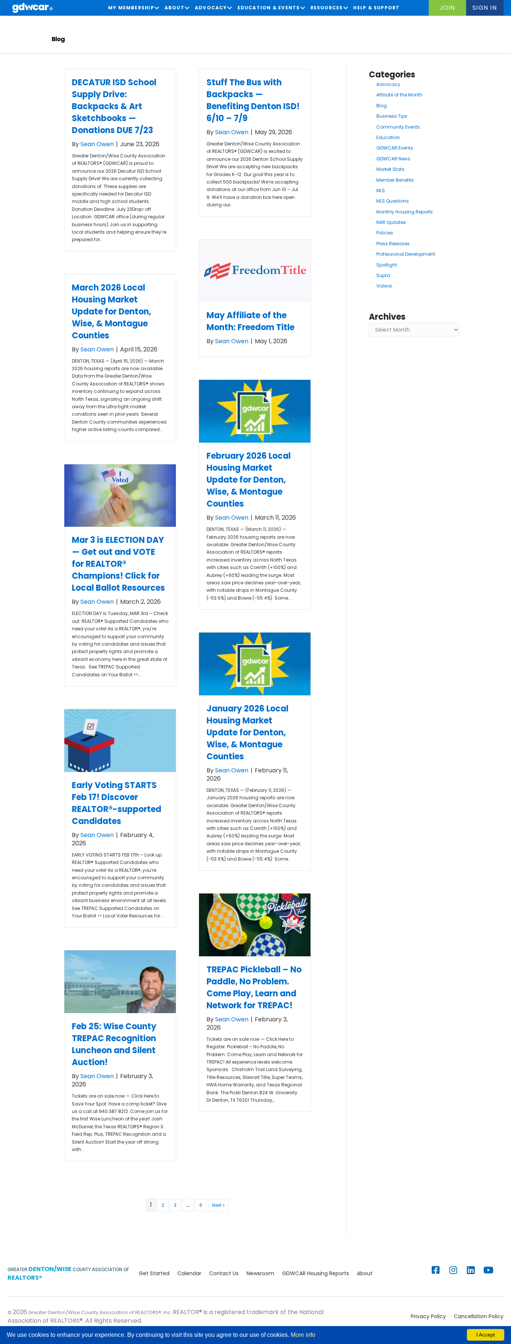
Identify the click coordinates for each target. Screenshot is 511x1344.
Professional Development (405, 254)
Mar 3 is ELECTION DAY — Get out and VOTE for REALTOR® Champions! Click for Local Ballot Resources (118, 564)
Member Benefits (395, 180)
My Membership (131, 7)
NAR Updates (391, 222)
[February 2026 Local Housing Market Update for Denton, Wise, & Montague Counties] (254, 411)
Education (388, 137)
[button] (447, 8)
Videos (384, 286)
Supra (383, 275)
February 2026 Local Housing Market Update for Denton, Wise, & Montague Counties (248, 480)
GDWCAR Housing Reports (315, 1273)
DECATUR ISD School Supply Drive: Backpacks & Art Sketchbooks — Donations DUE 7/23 (114, 106)
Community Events (398, 127)
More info (303, 1335)
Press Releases (393, 243)
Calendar (189, 1273)
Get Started (154, 1273)
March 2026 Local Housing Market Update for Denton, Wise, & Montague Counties (111, 311)
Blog (381, 105)
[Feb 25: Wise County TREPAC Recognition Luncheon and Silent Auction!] (120, 981)
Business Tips (391, 116)
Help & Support (376, 7)
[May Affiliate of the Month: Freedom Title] (254, 270)
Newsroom (260, 1273)
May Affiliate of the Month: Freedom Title (250, 321)
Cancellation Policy (479, 1316)
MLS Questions (392, 201)
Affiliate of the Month (399, 95)
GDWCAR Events (394, 148)
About (174, 7)
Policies (384, 233)
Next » (218, 1205)
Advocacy (211, 7)
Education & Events (269, 7)
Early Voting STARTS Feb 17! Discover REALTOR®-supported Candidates (116, 803)
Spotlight (386, 265)
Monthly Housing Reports (404, 212)
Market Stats (390, 169)
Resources (326, 7)
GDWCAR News (393, 159)
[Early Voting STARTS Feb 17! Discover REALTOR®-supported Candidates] (120, 740)
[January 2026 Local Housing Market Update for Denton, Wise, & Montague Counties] (254, 663)
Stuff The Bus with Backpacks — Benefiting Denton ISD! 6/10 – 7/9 (253, 100)
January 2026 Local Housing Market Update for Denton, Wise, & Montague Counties (247, 732)
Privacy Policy (428, 1316)
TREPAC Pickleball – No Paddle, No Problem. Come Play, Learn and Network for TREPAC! (254, 987)
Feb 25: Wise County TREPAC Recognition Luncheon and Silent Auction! (114, 1044)
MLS (380, 190)
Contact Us (224, 1273)
